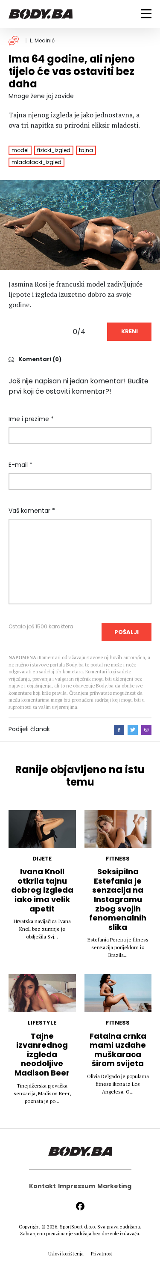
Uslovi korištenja (66, 1254)
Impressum (76, 1186)
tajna (86, 150)
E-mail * (20, 464)
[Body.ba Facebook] (80, 1206)
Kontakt (42, 1186)
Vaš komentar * (32, 510)
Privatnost (101, 1254)
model (20, 150)
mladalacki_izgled (36, 162)
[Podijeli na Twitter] (133, 730)
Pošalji (126, 632)
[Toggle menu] (146, 13)
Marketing (114, 1186)
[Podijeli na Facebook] (119, 730)
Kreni (129, 331)
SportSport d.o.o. (78, 1227)
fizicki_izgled (53, 150)
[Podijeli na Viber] (146, 730)
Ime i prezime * (31, 419)
